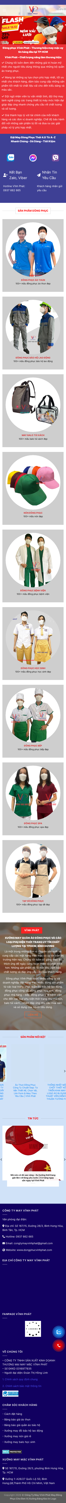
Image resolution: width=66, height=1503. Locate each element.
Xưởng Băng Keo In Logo (42, 1498)
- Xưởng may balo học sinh (18, 1442)
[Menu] (4, 10)
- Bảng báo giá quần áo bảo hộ (21, 1425)
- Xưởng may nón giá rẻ (16, 1436)
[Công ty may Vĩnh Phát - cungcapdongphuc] (33, 10)
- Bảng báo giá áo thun (16, 1419)
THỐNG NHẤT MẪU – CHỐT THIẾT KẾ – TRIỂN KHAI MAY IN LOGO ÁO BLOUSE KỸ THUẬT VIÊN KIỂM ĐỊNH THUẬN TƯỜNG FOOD (28, 1092)
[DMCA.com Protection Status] (12, 1451)
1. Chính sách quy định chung (20, 1379)
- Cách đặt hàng (12, 1413)
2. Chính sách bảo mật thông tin (21, 1386)
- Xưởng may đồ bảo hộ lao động (22, 1430)
